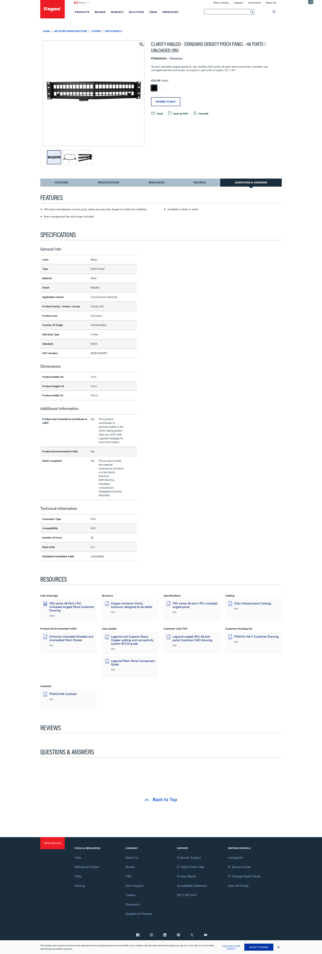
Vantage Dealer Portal (246, 876)
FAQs (78, 876)
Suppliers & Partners (139, 913)
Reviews (200, 182)
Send (159, 113)
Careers (131, 895)
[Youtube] (206, 935)
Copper (96, 31)
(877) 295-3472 (187, 895)
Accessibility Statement (192, 885)
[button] (141, 44)
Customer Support (189, 857)
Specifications (108, 182)
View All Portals (238, 885)
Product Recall (186, 876)
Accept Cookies (259, 947)
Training (79, 885)
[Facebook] (138, 935)
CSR (128, 876)
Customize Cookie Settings (231, 947)
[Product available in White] (162, 88)
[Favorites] (274, 11)
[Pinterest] (178, 935)
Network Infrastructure (70, 31)
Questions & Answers (251, 182)
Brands (130, 867)
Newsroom (133, 904)
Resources (157, 182)
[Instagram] (151, 935)
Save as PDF (180, 113)
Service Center (241, 867)
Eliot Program (134, 885)
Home (46, 31)
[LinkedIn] (165, 935)
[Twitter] (192, 935)
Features (61, 183)
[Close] (278, 947)
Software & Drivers (86, 867)
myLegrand (235, 857)
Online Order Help (192, 867)
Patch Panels (113, 31)
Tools (77, 857)
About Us (132, 857)
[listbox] (93, 93)
